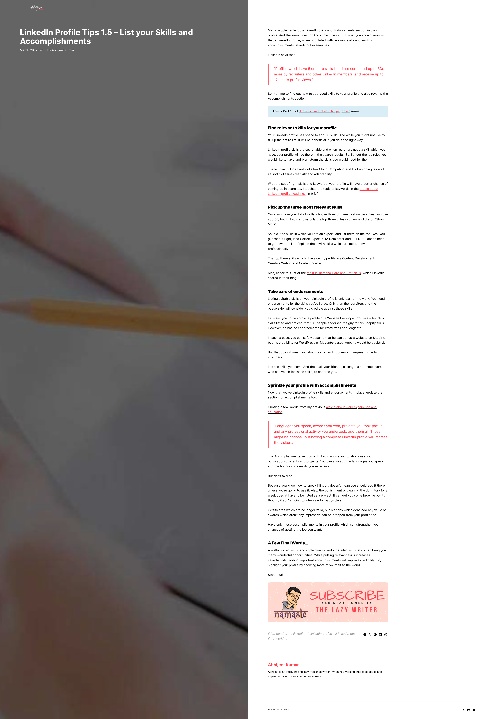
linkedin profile (321, 634)
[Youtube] (474, 710)
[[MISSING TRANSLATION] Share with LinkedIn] (381, 635)
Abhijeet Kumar (63, 50)
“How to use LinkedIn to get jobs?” (324, 111)
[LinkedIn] (469, 710)
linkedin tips (347, 634)
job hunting (279, 634)
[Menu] (473, 8)
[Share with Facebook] (365, 635)
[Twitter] (464, 710)
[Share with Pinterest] (375, 635)
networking (279, 638)
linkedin (298, 634)
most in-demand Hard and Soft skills (334, 273)
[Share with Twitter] (370, 635)
